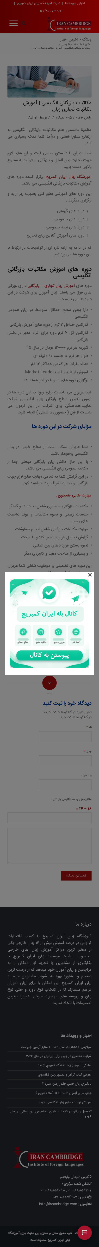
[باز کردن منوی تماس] (84, 1233)
